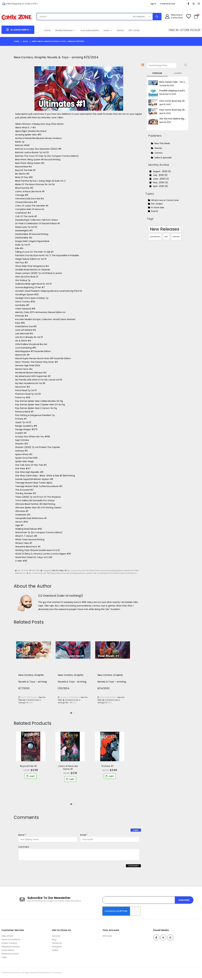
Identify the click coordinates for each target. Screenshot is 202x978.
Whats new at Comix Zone (165, 200)
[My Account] (167, 16)
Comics (159, 152)
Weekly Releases (64, 30)
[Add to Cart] (31, 776)
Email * (83, 834)
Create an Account (167, 4)
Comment (23, 846)
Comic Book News (155, 237)
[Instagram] (199, 4)
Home (47, 30)
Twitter (55, 950)
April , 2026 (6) (159, 186)
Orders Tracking (9, 943)
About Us (56, 936)
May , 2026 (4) (159, 182)
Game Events (176, 237)
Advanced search (10, 953)
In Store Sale (157, 207)
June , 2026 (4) (160, 178)
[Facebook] (188, 4)
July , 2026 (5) (159, 175)
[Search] (157, 16)
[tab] (157, 73)
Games (158, 148)
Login (136, 830)
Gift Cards (133, 30)
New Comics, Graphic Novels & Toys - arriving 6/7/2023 (32, 681)
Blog (25, 41)
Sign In (153, 4)
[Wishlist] (188, 16)
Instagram (57, 946)
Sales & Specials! (163, 157)
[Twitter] (193, 4)
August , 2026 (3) (161, 171)
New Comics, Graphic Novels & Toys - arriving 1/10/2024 (72, 681)
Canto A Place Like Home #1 (68, 768)
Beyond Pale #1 (28, 766)
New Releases (164, 229)
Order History (7, 950)
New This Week (57, 570)
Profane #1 (107, 766)
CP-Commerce (55, 972)
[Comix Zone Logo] (16, 17)
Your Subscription (89, 30)
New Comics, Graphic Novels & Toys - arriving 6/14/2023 (111, 681)
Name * (22, 834)
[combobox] (81, 16)
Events (120, 30)
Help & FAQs (7, 936)
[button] (71, 713)
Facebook (57, 943)
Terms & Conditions (10, 939)
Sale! (166, 237)
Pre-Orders (157, 203)
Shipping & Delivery (10, 946)
